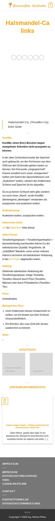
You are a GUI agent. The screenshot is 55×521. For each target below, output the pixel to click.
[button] (4, 5)
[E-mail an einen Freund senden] (30, 57)
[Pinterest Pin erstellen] (35, 57)
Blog (27, 512)
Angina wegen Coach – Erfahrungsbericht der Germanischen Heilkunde (27, 426)
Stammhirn (16, 227)
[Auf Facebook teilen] (19, 57)
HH (4, 227)
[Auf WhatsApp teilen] (13, 57)
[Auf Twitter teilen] (24, 57)
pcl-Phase (14, 259)
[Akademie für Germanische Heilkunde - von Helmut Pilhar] (27, 5)
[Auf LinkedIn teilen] (41, 57)
